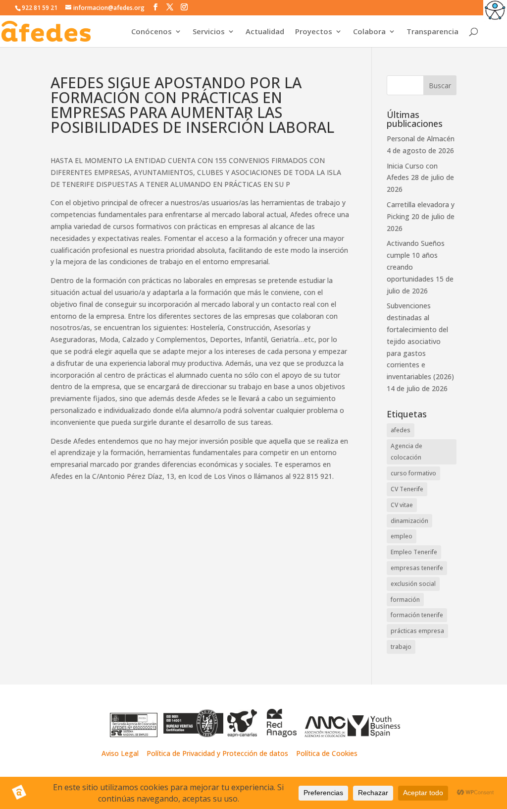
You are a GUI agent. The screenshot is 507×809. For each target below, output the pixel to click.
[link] (495, 12)
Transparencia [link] (432, 32)
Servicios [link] (209, 32)
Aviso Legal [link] (120, 753)
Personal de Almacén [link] (421, 138)
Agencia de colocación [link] (406, 452)
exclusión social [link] (413, 583)
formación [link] (405, 599)
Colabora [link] (369, 32)
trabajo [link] (401, 646)
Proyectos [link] (313, 32)
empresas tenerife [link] (417, 568)
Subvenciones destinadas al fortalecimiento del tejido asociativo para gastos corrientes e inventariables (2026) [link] (420, 341)
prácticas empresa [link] (417, 631)
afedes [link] (400, 430)
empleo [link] (401, 536)
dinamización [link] (409, 521)
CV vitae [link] (402, 505)
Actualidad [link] (265, 32)
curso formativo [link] (413, 473)
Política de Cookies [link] (326, 753)
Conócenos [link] (151, 32)
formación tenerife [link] (417, 615)
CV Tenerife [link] (407, 489)
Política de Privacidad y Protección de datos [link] (218, 753)
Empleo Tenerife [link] (414, 552)
